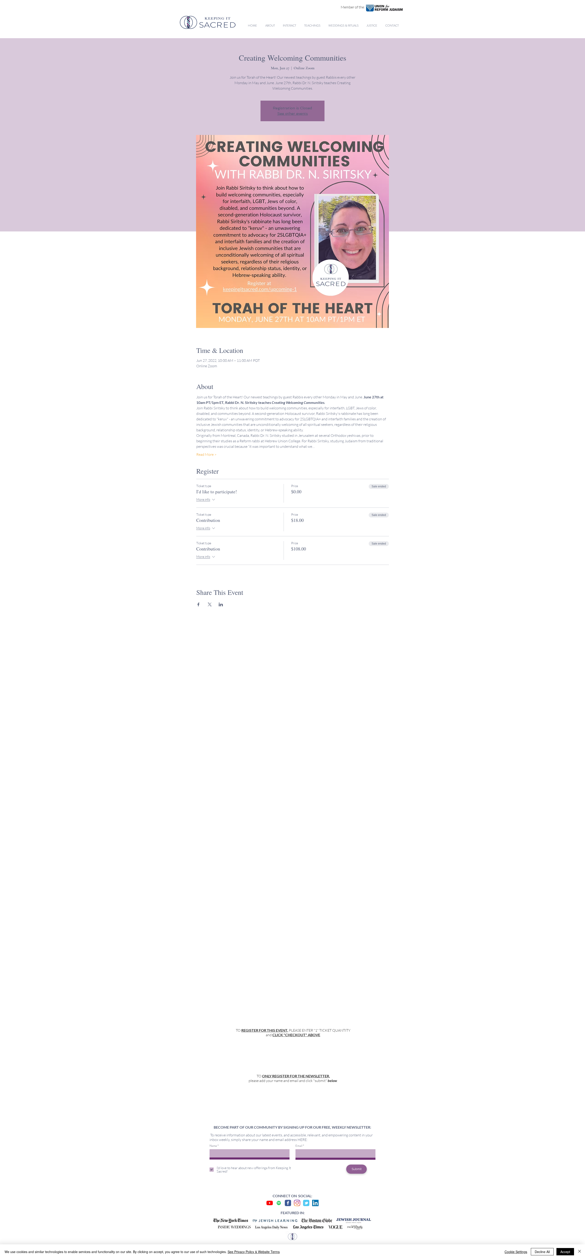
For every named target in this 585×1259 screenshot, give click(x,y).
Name (213, 1145)
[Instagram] (297, 1203)
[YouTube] (269, 1203)
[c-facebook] (288, 1203)
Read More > (206, 454)
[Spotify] (279, 1203)
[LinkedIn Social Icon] (315, 1203)
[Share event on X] (209, 604)
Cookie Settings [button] (516, 1251)
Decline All (542, 1251)
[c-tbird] (306, 1203)
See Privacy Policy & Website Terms (254, 1251)
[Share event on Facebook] (198, 604)
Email (298, 1145)
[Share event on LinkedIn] (221, 604)
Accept (565, 1251)
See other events (292, 113)
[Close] (579, 1251)
